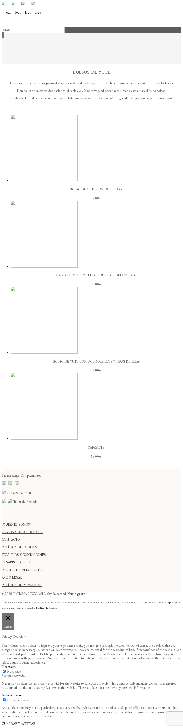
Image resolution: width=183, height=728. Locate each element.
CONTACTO (11, 540)
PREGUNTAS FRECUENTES (22, 570)
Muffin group (76, 594)
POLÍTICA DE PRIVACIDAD (22, 585)
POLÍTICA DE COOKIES (19, 547)
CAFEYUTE (96, 448)
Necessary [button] (9, 667)
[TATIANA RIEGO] (21, 12)
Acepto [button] (169, 603)
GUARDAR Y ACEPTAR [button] (18, 724)
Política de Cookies (46, 608)
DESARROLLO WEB (16, 563)
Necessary (14, 672)
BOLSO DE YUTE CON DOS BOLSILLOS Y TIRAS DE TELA (96, 362)
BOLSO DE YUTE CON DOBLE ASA (96, 190)
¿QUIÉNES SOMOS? (16, 525)
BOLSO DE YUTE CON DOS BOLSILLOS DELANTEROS (96, 276)
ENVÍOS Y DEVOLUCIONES (22, 532)
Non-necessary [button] (12, 696)
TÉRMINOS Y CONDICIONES (24, 555)
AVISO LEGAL (12, 578)
